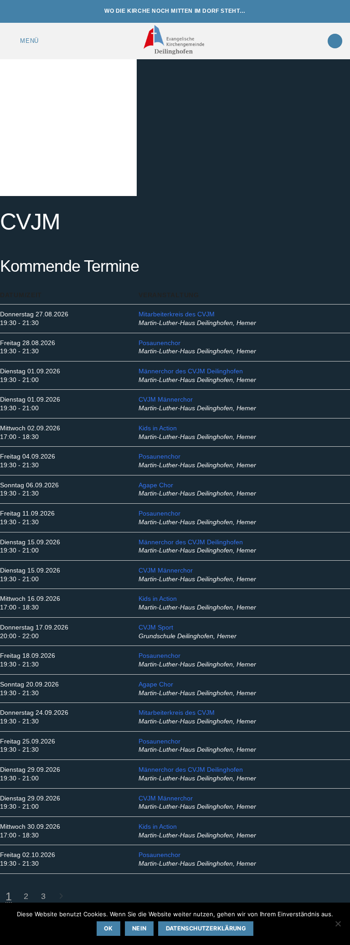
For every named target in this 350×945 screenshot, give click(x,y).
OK (108, 928)
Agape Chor (156, 485)
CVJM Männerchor (166, 399)
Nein (139, 928)
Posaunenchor (159, 342)
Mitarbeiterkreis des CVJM (177, 314)
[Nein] (337, 926)
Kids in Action (158, 428)
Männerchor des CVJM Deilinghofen (191, 371)
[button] (23, 41)
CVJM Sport (156, 627)
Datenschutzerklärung (206, 928)
